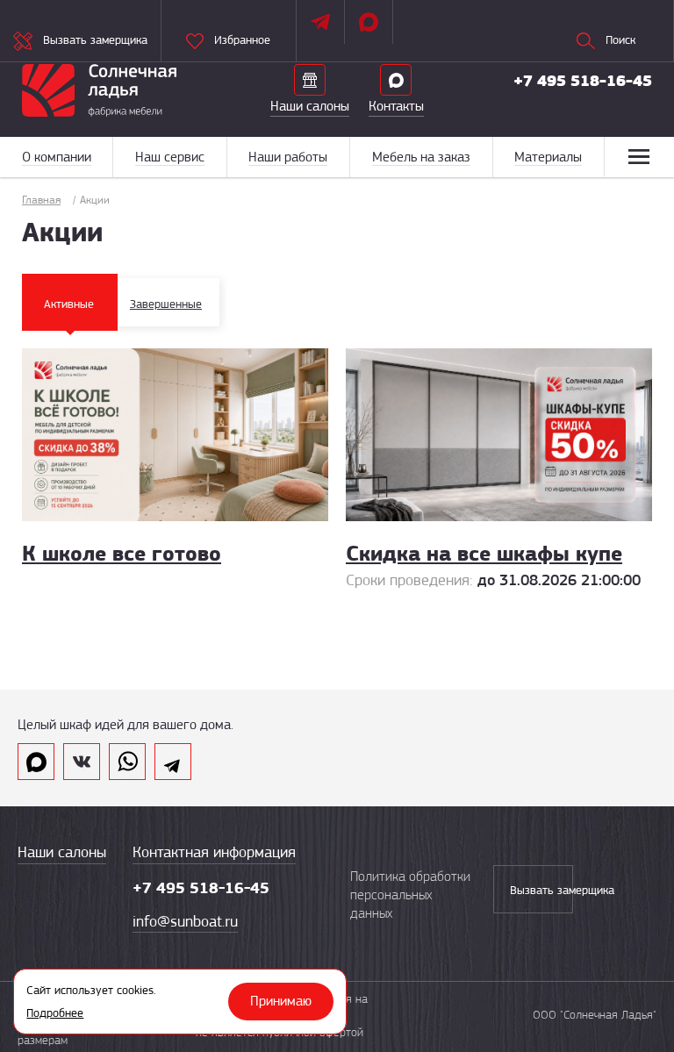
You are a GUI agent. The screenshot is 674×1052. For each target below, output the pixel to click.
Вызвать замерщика (541, 890)
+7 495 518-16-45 (582, 80)
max (36, 761)
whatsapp (127, 761)
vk (81, 761)
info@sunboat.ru (185, 921)
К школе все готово (121, 553)
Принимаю (281, 1001)
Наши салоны (62, 852)
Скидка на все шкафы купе (484, 553)
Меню (639, 157)
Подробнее (54, 1012)
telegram (172, 761)
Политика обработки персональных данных (410, 895)
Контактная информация (214, 852)
